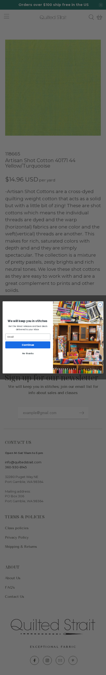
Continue (28, 345)
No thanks (28, 353)
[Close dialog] (100, 304)
